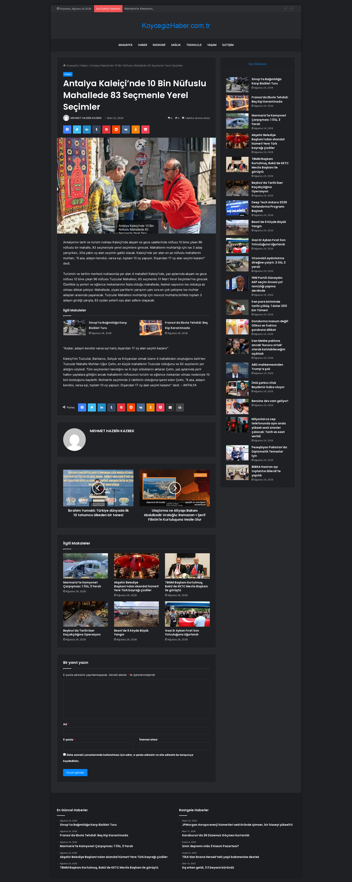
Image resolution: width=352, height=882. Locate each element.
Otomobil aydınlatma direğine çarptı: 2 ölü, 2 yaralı (269, 262)
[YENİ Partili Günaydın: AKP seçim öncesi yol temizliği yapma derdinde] (237, 283)
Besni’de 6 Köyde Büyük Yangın (131, 632)
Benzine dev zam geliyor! (270, 401)
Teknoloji (193, 44)
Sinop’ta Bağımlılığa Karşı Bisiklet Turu (267, 81)
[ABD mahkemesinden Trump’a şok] (237, 370)
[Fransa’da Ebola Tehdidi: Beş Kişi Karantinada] (151, 327)
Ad (66, 724)
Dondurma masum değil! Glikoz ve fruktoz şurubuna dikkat (270, 325)
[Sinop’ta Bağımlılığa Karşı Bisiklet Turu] (74, 327)
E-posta (69, 739)
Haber (142, 44)
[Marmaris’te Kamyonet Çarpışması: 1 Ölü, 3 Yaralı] (85, 566)
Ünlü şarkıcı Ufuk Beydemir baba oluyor (268, 385)
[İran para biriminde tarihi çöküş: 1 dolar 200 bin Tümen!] (237, 307)
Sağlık (176, 44)
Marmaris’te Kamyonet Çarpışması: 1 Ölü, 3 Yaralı (155, 8)
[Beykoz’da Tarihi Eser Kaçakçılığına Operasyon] (85, 614)
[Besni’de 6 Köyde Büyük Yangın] (136, 614)
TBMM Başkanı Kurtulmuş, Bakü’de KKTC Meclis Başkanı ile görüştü (186, 586)
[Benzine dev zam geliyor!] (237, 406)
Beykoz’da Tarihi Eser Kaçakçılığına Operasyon (82, 632)
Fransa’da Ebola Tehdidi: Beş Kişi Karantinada (270, 99)
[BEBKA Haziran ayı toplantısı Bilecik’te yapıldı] (237, 472)
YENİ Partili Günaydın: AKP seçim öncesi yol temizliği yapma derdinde (267, 284)
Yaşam (212, 44)
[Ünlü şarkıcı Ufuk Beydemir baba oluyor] (237, 388)
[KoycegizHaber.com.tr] (176, 26)
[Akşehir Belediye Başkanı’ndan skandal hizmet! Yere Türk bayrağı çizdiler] (136, 566)
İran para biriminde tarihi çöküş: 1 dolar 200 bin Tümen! (269, 306)
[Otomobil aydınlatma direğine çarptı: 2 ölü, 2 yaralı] (237, 263)
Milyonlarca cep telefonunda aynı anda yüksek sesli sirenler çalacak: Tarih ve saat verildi (269, 427)
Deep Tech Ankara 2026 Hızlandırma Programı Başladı (269, 206)
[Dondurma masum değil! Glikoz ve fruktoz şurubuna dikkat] (237, 326)
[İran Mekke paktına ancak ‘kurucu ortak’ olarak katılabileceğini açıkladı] (237, 346)
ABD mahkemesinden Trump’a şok (267, 367)
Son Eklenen (258, 64)
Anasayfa (125, 44)
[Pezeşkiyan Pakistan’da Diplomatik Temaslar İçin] (237, 452)
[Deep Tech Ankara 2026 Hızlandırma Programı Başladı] (237, 208)
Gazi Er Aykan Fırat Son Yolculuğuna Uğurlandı (182, 632)
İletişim (228, 44)
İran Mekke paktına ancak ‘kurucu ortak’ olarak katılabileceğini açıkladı (268, 347)
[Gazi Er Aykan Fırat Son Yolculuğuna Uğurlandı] (187, 614)
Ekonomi (159, 44)
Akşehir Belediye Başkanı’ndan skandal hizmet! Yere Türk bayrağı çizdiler (136, 586)
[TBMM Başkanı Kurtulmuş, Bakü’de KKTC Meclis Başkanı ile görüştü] (187, 566)
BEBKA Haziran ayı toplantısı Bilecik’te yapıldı (266, 471)
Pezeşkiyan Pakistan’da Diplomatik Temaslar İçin (269, 451)
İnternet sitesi (148, 739)
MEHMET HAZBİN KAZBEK (86, 118)
